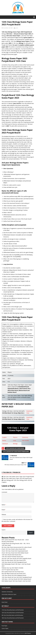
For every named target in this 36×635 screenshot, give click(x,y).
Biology (15, 443)
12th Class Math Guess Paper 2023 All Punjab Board (17, 478)
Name (3, 504)
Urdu (14, 440)
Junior (16, 28)
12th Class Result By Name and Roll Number (13, 612)
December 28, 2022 (8, 28)
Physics (15, 437)
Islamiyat (5, 443)
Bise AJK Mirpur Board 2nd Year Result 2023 (14, 573)
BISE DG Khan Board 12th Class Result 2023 (14, 560)
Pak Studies (25, 440)
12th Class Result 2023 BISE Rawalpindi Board (14, 562)
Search (3, 530)
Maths (4, 440)
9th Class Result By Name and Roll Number (12, 615)
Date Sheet (4, 602)
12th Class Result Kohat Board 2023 (11, 554)
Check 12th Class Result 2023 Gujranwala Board (15, 551)
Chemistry (25, 437)
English (4, 437)
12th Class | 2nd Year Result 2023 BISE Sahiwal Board (16, 579)
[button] (34, 17)
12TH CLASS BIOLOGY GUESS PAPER (15, 448)
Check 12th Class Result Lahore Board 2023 (13, 549)
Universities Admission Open (9, 594)
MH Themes (28, 633)
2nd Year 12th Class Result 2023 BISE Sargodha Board (16, 558)
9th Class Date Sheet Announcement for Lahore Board (16, 547)
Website (4, 514)
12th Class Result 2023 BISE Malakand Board (14, 575)
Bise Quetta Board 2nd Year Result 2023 (13, 571)
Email (3, 509)
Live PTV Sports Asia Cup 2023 (10, 569)
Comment (4, 492)
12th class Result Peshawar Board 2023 (12, 556)
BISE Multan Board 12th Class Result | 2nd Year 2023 (16, 581)
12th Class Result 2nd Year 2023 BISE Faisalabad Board (17, 577)
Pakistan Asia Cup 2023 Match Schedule (12, 568)
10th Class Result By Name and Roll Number (13, 618)
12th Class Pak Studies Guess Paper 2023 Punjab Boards (18, 476)
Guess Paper (5, 628)
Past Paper (4, 625)
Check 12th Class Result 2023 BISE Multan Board (15, 553)
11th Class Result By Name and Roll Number (13, 610)
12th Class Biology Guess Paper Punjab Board (16, 451)
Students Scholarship (7, 591)
